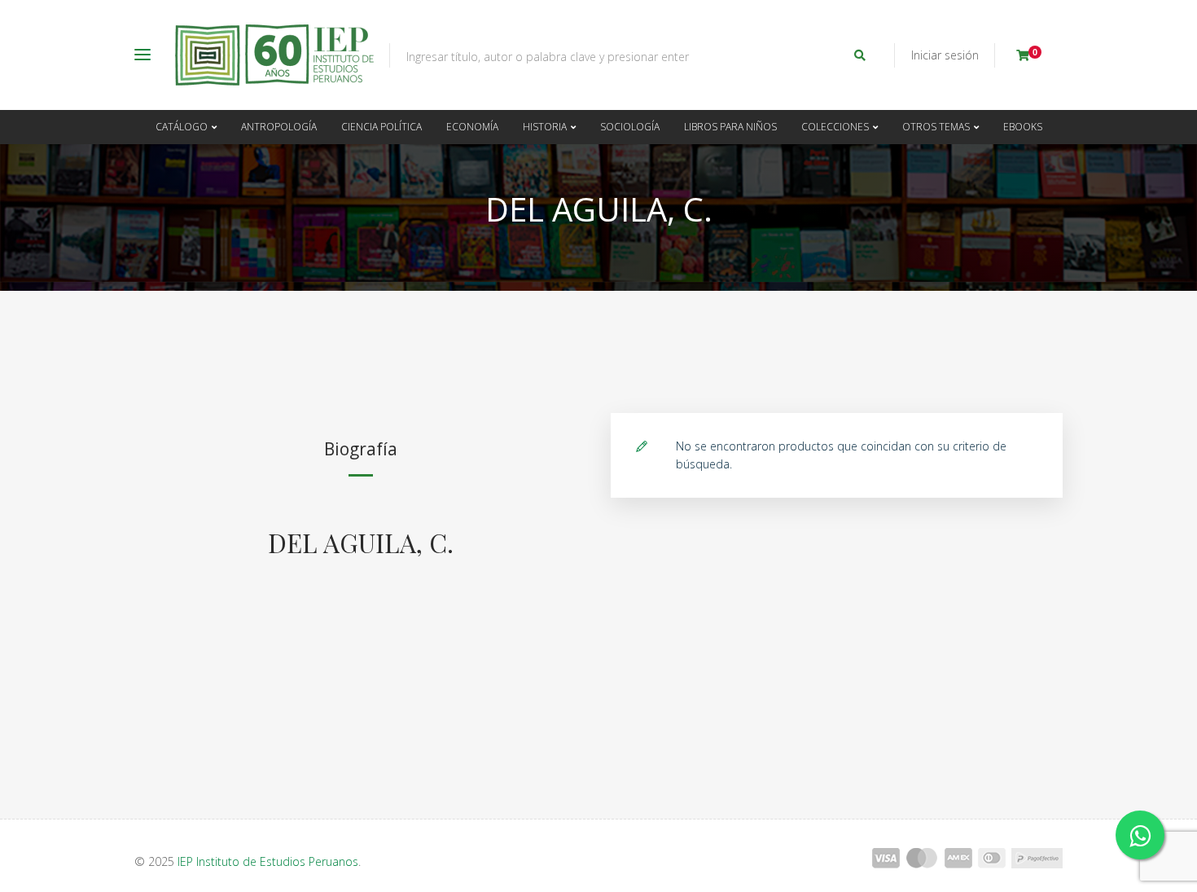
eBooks (1022, 127)
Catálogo (182, 127)
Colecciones (835, 127)
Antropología (279, 127)
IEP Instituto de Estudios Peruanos (268, 861)
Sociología (630, 127)
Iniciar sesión (945, 55)
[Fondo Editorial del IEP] (274, 55)
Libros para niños (730, 127)
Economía (472, 127)
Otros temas (936, 127)
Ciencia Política (381, 127)
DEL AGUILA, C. (361, 542)
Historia (545, 127)
